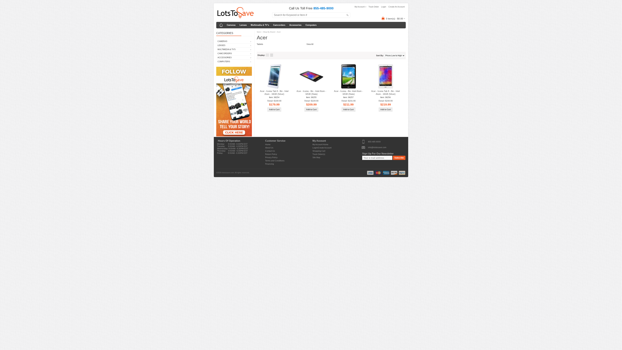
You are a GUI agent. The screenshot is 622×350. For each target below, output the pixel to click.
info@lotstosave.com (377, 147)
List (271, 55)
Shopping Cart (318, 151)
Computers (311, 25)
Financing (269, 164)
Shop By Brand (269, 32)
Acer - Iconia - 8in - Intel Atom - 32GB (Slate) (311, 92)
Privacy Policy (271, 157)
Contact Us (270, 151)
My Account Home (320, 144)
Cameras (231, 25)
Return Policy (271, 154)
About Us (269, 148)
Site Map (316, 157)
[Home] (221, 25)
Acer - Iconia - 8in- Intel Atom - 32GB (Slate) (348, 92)
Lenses (243, 25)
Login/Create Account (321, 148)
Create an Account (396, 7)
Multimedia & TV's (260, 25)
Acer (279, 32)
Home (268, 144)
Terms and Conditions (274, 161)
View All (309, 44)
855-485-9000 (374, 142)
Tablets (260, 44)
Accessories (295, 25)
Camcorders (279, 25)
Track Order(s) (318, 154)
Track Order (374, 7)
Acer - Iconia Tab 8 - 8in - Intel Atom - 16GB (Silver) (274, 92)
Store (259, 32)
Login (383, 7)
